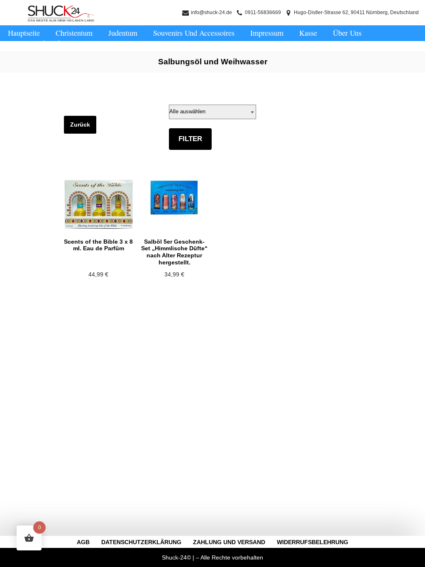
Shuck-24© (176, 557)
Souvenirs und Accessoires (193, 33)
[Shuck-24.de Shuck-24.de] (61, 13)
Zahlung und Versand (229, 542)
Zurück (80, 124)
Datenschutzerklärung (141, 542)
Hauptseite (24, 33)
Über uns (347, 33)
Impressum (266, 33)
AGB (83, 542)
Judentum (122, 33)
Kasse (308, 33)
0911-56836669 (263, 12)
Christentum (74, 33)
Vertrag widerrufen (37, 43)
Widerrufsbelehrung (312, 542)
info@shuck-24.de (211, 12)
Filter (190, 139)
